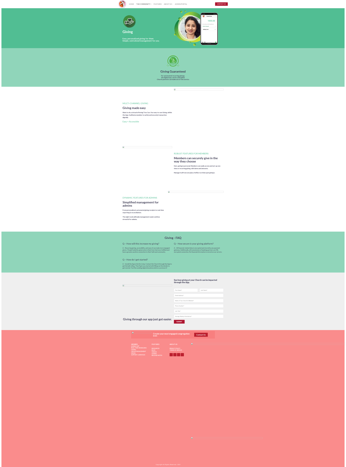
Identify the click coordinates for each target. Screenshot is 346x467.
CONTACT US (221, 4)
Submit (179, 322)
